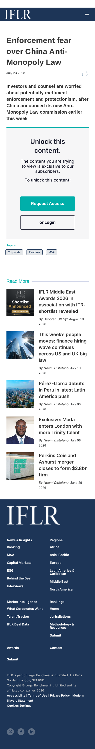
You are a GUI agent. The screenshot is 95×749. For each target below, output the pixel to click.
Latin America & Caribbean (62, 572)
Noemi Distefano (56, 368)
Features (34, 252)
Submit (55, 635)
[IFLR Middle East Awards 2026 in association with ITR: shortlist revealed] (20, 302)
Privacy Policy (60, 695)
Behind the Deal (19, 578)
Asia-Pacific (59, 554)
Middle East (59, 581)
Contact (56, 648)
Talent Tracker (18, 616)
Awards (13, 648)
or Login (47, 222)
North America (61, 589)
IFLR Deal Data (18, 624)
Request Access (47, 203)
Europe (55, 562)
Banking (13, 547)
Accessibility (16, 695)
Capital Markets (19, 562)
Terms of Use (37, 695)
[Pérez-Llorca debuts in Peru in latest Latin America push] (20, 394)
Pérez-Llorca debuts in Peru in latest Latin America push (62, 390)
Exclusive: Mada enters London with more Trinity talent (60, 426)
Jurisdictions (60, 616)
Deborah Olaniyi (56, 319)
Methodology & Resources (62, 626)
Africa (54, 547)
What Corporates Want (25, 608)
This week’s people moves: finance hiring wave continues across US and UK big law (63, 347)
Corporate (14, 252)
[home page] (18, 14)
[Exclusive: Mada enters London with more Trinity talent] (20, 430)
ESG (10, 570)
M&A (52, 252)
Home (54, 608)
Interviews (15, 586)
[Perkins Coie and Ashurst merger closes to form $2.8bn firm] (20, 466)
